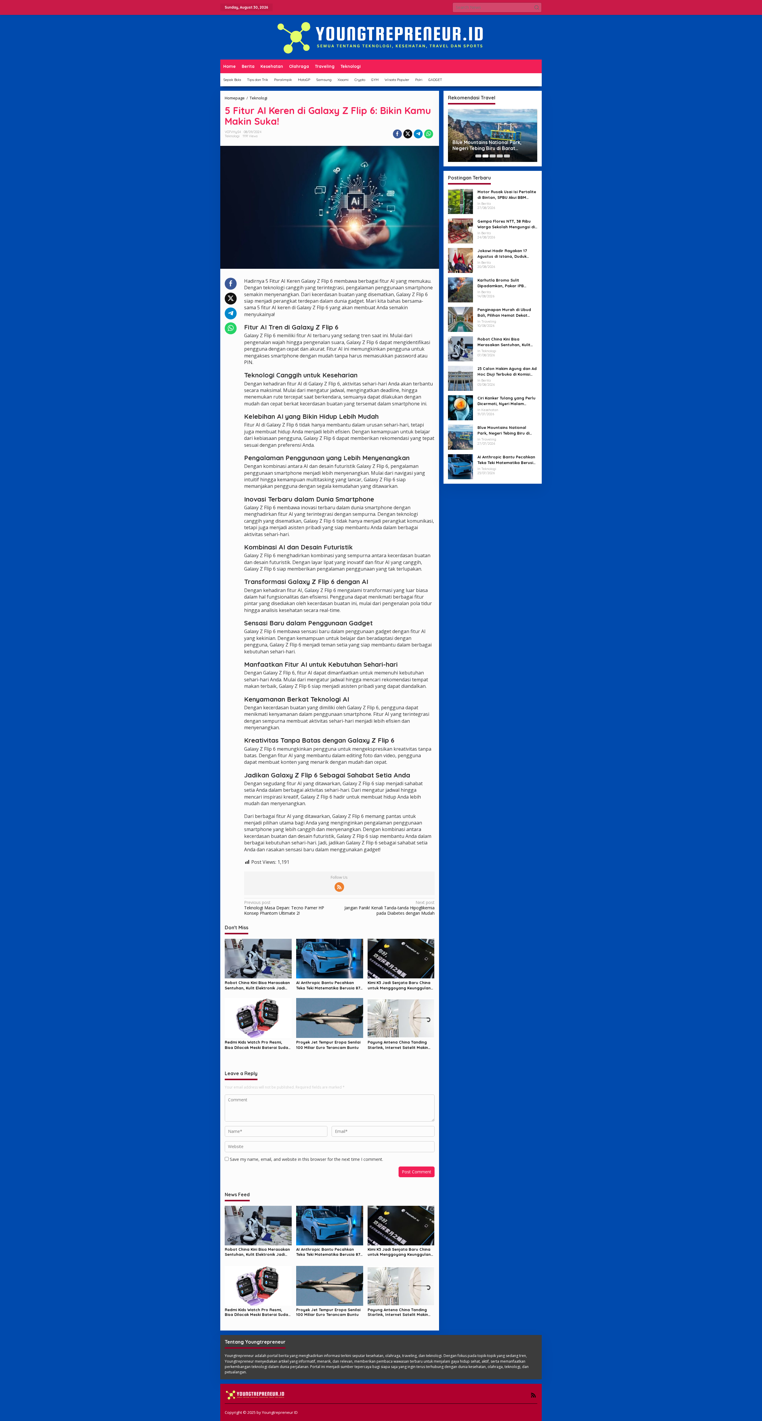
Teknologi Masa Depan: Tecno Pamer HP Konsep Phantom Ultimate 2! (284, 908)
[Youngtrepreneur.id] (381, 37)
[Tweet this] (407, 133)
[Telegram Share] (418, 133)
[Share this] (397, 133)
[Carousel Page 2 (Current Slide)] (485, 155)
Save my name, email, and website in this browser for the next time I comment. (306, 1159)
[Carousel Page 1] (478, 155)
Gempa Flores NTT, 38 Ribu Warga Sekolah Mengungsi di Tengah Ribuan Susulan (506, 224)
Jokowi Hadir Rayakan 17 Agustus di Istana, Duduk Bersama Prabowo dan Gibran (502, 253)
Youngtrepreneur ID (280, 1412)
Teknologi (232, 136)
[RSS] (339, 887)
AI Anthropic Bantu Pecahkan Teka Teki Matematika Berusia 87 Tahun (328, 985)
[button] (537, 7)
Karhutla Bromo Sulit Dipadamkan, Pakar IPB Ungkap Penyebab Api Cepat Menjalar (505, 283)
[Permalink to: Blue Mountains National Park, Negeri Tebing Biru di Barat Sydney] (460, 437)
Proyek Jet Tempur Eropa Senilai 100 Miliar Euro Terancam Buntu (328, 1045)
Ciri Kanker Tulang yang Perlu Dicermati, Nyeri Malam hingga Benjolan (506, 401)
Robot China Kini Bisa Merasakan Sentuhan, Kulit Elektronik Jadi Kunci (257, 985)
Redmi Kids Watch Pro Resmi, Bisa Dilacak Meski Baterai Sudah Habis (258, 1045)
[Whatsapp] (428, 133)
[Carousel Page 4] (500, 155)
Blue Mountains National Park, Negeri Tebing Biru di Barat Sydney (486, 145)
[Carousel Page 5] (507, 155)
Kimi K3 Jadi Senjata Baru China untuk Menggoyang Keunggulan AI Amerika (399, 985)
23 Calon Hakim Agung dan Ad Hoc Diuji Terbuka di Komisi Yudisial (507, 371)
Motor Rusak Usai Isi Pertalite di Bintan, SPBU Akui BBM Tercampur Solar (506, 194)
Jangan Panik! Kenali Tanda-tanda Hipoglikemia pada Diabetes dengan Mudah (389, 908)
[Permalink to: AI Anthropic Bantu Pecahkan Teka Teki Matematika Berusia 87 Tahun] (329, 958)
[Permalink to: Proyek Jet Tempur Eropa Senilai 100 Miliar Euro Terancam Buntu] (329, 1017)
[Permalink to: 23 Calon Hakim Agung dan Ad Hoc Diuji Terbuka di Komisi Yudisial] (460, 378)
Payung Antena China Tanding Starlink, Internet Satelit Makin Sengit (398, 1045)
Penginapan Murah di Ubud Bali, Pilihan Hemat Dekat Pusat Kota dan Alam (504, 312)
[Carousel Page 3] (493, 155)
